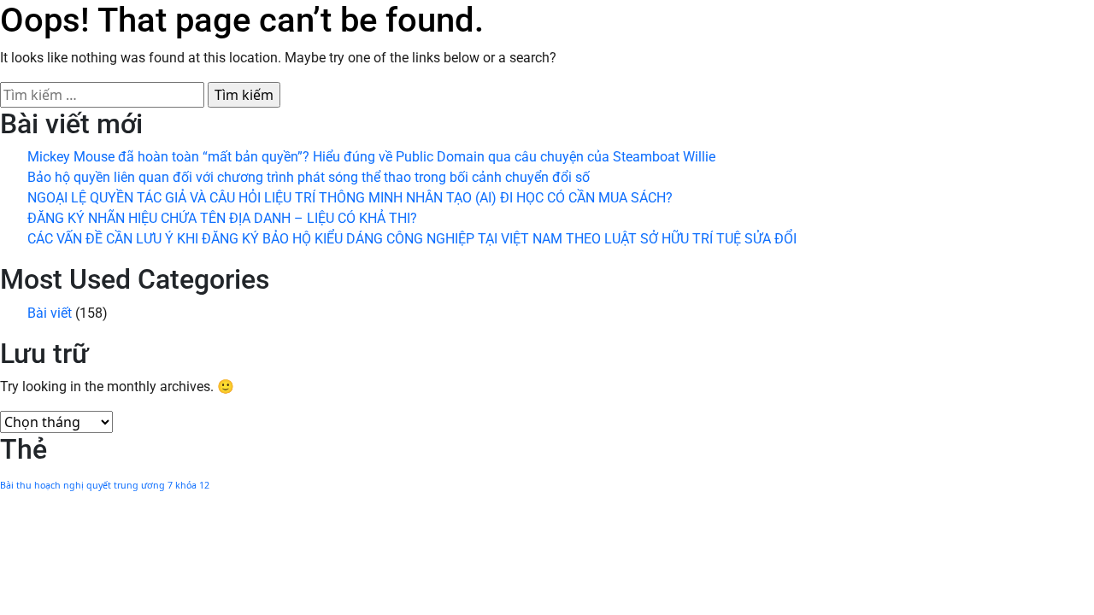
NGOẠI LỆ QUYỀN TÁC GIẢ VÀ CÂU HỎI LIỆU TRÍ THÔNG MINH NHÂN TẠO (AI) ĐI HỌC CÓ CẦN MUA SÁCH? (350, 198)
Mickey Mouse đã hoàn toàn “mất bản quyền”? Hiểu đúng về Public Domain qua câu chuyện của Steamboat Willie (371, 157)
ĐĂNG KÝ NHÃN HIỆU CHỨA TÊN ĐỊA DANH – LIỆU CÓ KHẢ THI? (222, 218)
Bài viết (49, 313)
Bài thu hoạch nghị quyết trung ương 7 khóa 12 (104, 485)
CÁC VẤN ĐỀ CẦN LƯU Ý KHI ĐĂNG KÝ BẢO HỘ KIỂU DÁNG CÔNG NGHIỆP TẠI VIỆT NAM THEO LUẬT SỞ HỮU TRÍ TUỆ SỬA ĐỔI (412, 239)
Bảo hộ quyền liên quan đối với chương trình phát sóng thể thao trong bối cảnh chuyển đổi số (308, 177)
